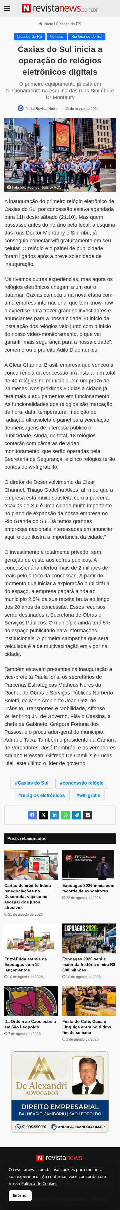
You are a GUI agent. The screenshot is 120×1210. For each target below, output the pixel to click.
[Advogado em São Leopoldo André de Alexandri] (60, 1092)
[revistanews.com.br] (60, 8)
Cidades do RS (68, 24)
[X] (43, 815)
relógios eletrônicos (43, 795)
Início (48, 24)
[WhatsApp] (65, 815)
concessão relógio (83, 783)
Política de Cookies (39, 1183)
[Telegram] (76, 815)
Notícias (57, 36)
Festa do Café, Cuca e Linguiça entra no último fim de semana (86, 1027)
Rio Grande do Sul (86, 36)
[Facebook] (32, 815)
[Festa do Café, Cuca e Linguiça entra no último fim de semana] (89, 1001)
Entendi (20, 1195)
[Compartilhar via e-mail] (87, 815)
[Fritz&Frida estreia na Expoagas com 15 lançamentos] (31, 938)
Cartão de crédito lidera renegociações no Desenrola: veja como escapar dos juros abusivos (27, 896)
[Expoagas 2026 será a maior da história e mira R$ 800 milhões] (89, 938)
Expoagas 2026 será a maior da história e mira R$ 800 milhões (88, 964)
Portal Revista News (41, 109)
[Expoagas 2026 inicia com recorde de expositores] (89, 865)
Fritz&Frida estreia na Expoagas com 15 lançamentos (25, 964)
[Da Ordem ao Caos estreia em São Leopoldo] (31, 1001)
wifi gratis (89, 795)
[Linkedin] (54, 815)
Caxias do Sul (33, 783)
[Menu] (7, 10)
